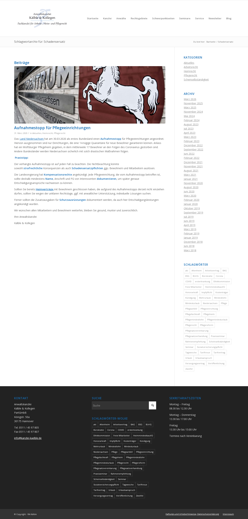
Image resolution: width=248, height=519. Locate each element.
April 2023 (189, 132)
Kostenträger (222, 292)
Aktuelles (36, 133)
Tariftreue (205, 352)
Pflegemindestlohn (194, 319)
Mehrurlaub (205, 297)
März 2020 (190, 195)
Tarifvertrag (219, 352)
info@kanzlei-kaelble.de (28, 438)
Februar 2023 (191, 141)
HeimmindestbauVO (215, 286)
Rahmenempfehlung (195, 341)
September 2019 (193, 212)
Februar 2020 (191, 200)
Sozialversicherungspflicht (209, 347)
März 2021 (190, 174)
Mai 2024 (189, 116)
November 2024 (193, 111)
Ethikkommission (222, 281)
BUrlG (196, 276)
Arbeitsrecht (191, 67)
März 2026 (190, 99)
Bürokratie (207, 276)
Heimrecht (47, 133)
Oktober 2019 (192, 208)
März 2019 (190, 229)
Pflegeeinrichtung (209, 308)
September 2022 (193, 149)
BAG (225, 270)
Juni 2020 (189, 191)
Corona (219, 276)
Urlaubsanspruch (203, 358)
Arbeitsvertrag (212, 270)
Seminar (189, 347)
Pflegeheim (209, 314)
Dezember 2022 (193, 145)
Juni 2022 (189, 153)
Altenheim (197, 270)
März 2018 (190, 250)
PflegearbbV (191, 308)
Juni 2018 (189, 246)
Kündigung (190, 297)
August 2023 (191, 124)
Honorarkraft (191, 292)
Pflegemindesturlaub (217, 319)
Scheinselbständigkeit (196, 79)
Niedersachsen (210, 303)
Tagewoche (191, 352)
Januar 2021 (191, 179)
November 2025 (193, 103)
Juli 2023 (189, 128)
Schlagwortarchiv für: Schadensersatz (39, 42)
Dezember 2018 (193, 242)
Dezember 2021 (193, 162)
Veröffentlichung (216, 363)
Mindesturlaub (192, 303)
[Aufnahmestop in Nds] (89, 95)
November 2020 (193, 183)
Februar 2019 (191, 233)
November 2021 (193, 166)
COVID (188, 281)
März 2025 (190, 107)
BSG (187, 276)
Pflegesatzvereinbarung (196, 330)
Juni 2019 (189, 221)
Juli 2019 (189, 216)
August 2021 (191, 170)
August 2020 (191, 187)
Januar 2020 (191, 204)
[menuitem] (93, 18)
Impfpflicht (207, 292)
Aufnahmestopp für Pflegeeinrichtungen (52, 127)
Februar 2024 (191, 120)
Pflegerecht (59, 133)
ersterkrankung (202, 281)
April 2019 (189, 225)
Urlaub (188, 358)
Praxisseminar (218, 336)
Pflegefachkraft (192, 314)
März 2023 (190, 137)
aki (186, 270)
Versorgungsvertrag (195, 363)
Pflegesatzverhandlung (196, 336)
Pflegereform (206, 325)
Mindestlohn (220, 297)
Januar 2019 (191, 237)
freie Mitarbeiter (193, 286)
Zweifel (189, 368)
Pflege (224, 303)
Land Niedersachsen (32, 138)
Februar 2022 (191, 158)
